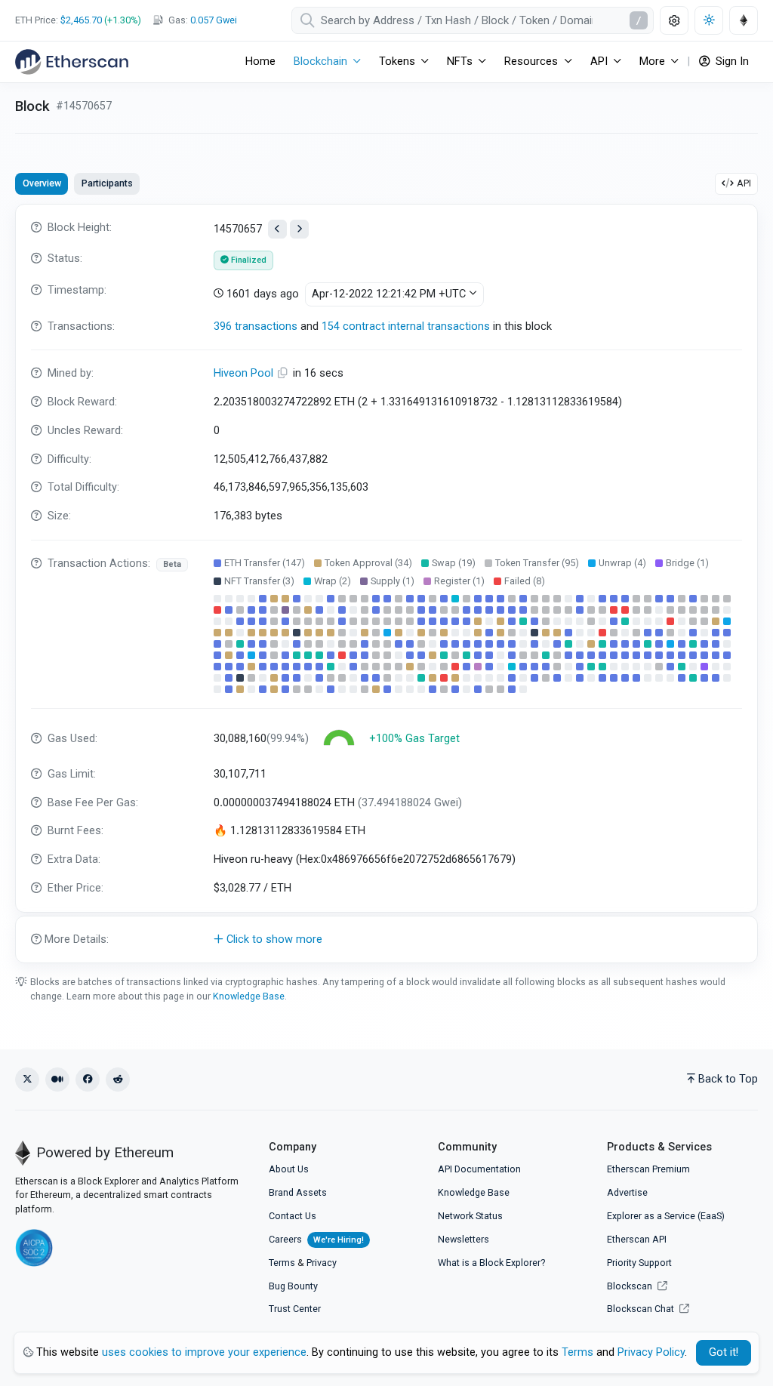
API (744, 183)
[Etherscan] (71, 61)
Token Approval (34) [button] (368, 562)
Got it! (723, 1352)
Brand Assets (298, 1192)
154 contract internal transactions (406, 326)
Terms (282, 1262)
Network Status (470, 1215)
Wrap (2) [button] (332, 581)
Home (260, 61)
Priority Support (639, 1262)
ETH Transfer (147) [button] (264, 562)
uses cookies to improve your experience (204, 1352)
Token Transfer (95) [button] (537, 562)
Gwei (213, 20)
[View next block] (299, 229)
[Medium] (57, 1079)
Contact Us (292, 1215)
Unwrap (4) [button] (622, 562)
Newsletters (463, 1239)
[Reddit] (118, 1079)
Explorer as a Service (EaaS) (666, 1215)
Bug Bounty (293, 1286)
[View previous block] (277, 229)
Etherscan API (637, 1239)
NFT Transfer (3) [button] (259, 581)
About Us (289, 1169)
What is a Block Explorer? (491, 1262)
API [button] (599, 61)
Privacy (321, 1262)
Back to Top (728, 1079)
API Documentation (479, 1169)
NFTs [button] (460, 61)
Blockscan (630, 1286)
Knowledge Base (249, 996)
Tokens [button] (397, 61)
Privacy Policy (651, 1352)
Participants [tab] (107, 183)
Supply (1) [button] (392, 581)
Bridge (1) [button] (687, 562)
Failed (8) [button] (524, 581)
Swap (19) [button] (454, 562)
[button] (386, 940)
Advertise (627, 1192)
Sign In (731, 61)
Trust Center (295, 1308)
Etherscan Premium (648, 1169)
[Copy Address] (284, 373)
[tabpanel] (386, 583)
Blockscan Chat (641, 1308)
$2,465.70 (81, 20)
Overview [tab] (42, 183)
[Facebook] (87, 1079)
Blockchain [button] (320, 61)
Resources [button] (531, 61)
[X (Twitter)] (27, 1079)
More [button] (652, 61)
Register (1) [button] (459, 581)
